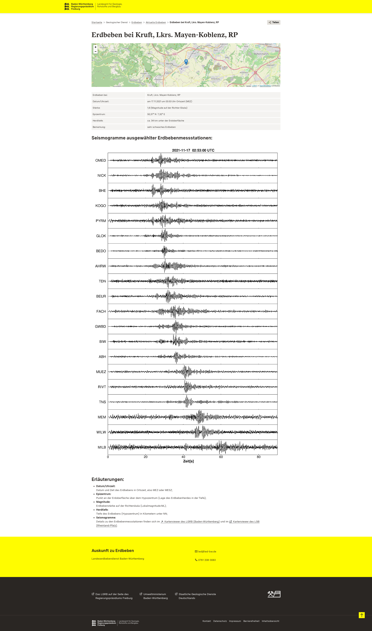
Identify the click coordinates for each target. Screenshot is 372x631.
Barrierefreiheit (251, 621)
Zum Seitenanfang (361, 615)
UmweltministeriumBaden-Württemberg (155, 596)
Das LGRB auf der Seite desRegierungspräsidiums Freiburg (114, 596)
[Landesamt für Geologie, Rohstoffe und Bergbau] (94, 6)
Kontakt (207, 621)
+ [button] (95, 47)
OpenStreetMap (265, 85)
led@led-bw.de (207, 551)
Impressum (235, 621)
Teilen (275, 22)
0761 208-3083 (207, 559)
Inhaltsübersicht (270, 621)
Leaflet (254, 85)
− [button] (95, 51)
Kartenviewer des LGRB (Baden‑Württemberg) (192, 521)
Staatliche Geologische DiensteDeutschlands (197, 596)
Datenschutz (220, 621)
